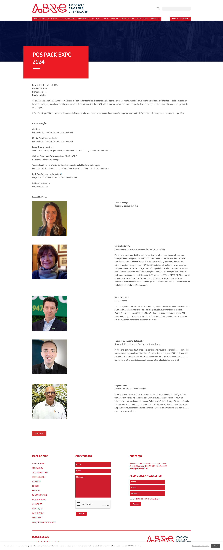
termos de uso (154, 499)
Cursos (106, 19)
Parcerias (36, 518)
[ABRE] (67, 9)
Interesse (134, 494)
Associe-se (155, 19)
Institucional (39, 19)
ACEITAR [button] (215, 546)
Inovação (96, 19)
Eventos (114, 19)
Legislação (37, 509)
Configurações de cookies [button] (200, 546)
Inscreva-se (39, 433)
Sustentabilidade (67, 19)
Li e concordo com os (145, 499)
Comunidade (37, 513)
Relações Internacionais (43, 522)
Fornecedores (142, 19)
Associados (52, 19)
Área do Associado (180, 19)
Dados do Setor (127, 19)
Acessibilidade (83, 19)
